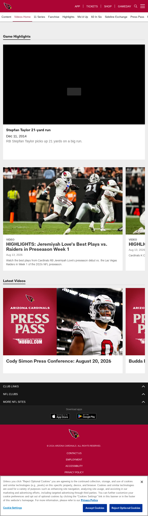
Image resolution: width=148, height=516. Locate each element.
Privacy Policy (74, 472)
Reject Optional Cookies (126, 508)
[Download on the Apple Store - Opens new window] (60, 416)
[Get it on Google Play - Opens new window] (87, 418)
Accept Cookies (95, 508)
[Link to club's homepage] (7, 5)
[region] (74, 496)
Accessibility (74, 465)
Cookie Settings (12, 507)
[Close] (142, 482)
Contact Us (74, 453)
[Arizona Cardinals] (74, 434)
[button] (74, 91)
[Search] (135, 6)
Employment (74, 459)
